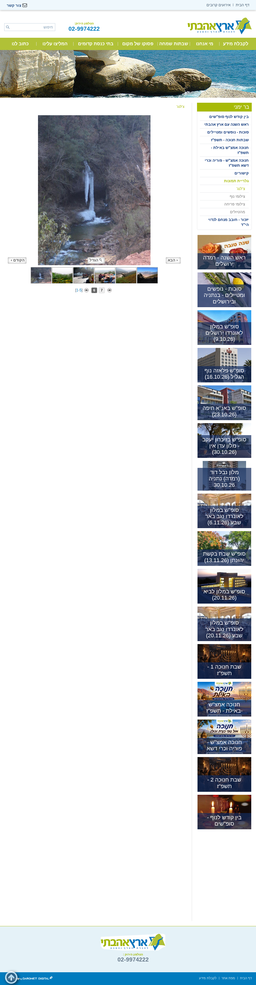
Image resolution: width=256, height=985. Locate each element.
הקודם (18, 260)
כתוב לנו (20, 43)
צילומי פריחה (234, 204)
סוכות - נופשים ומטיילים (228, 132)
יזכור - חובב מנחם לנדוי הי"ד (228, 222)
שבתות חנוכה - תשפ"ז (230, 140)
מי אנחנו (204, 43)
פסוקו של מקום (138, 43)
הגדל (94, 260)
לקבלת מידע (235, 43)
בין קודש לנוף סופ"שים (229, 116)
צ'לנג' (240, 188)
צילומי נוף (237, 196)
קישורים (241, 173)
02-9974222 (84, 28)
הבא (171, 260)
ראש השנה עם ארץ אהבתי (226, 124)
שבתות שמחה (173, 43)
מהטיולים (237, 212)
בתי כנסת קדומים (96, 43)
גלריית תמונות (236, 181)
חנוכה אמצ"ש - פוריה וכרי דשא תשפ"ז (227, 162)
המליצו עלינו (55, 43)
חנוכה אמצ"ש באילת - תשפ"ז (230, 150)
